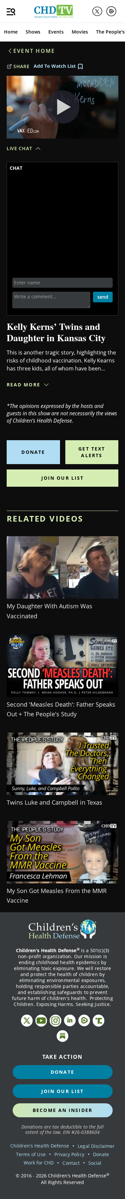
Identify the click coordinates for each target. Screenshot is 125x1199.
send (102, 297)
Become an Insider (62, 1110)
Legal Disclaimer (96, 1146)
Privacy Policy (69, 1154)
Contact (70, 1163)
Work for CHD (39, 1162)
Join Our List (62, 478)
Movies (80, 32)
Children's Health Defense (39, 1146)
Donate (33, 452)
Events (56, 32)
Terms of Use (31, 1154)
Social (94, 1163)
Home (11, 32)
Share (21, 66)
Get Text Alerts (91, 452)
